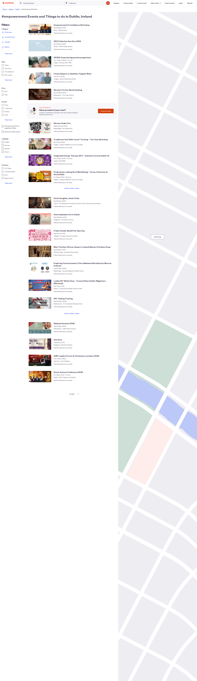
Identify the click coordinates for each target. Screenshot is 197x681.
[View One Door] (40, 344)
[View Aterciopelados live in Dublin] (40, 219)
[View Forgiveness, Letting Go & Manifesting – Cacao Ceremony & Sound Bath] (40, 176)
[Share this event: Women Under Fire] (109, 131)
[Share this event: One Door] (109, 348)
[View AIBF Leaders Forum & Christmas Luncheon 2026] (40, 360)
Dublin (17, 9)
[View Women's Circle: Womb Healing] (40, 94)
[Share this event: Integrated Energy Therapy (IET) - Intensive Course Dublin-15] (109, 164)
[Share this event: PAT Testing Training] (109, 307)
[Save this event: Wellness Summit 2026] (113, 331)
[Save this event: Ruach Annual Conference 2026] (113, 380)
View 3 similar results (71, 313)
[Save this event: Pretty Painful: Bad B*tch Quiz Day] (113, 239)
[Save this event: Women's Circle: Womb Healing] (113, 98)
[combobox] (87, 3)
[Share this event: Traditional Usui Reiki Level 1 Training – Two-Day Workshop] (109, 147)
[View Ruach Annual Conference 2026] (40, 376)
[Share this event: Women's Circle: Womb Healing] (109, 98)
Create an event (106, 111)
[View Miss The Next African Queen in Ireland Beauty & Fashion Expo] (40, 251)
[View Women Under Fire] (40, 127)
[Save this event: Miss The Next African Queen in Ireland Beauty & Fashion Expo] (113, 255)
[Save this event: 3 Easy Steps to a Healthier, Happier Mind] (113, 82)
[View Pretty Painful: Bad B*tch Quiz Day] (40, 235)
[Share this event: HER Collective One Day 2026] (109, 49)
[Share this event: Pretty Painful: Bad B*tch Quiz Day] (109, 239)
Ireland (11, 9)
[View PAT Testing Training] (40, 303)
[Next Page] (78, 394)
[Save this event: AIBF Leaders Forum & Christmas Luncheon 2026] (113, 364)
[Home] (8, 3)
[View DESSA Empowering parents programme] (40, 62)
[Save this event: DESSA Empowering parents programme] (113, 65)
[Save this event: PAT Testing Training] (113, 307)
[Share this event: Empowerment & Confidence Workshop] (109, 33)
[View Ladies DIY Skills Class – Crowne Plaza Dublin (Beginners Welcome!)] (40, 285)
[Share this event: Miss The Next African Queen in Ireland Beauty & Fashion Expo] (109, 255)
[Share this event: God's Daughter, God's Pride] (109, 206)
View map (157, 237)
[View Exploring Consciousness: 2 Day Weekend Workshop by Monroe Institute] (40, 267)
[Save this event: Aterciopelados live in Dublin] (113, 222)
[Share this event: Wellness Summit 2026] (109, 331)
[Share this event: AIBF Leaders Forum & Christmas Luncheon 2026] (109, 364)
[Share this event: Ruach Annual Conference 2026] (109, 380)
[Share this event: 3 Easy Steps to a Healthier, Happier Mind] (109, 82)
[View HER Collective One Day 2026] (40, 45)
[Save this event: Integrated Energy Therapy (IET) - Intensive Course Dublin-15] (113, 164)
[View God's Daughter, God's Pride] (40, 202)
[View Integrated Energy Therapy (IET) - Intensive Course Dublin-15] (40, 160)
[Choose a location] (66, 3)
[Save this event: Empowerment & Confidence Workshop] (113, 33)
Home (4, 9)
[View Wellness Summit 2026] (40, 328)
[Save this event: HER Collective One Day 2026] (113, 49)
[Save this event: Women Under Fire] (113, 131)
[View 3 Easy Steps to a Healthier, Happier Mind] (40, 78)
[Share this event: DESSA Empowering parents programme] (109, 65)
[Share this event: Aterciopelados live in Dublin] (109, 222)
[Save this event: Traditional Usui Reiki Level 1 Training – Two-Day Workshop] (113, 147)
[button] (155, 3)
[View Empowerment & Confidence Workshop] (40, 29)
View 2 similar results (71, 188)
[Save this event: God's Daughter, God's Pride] (113, 206)
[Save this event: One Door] (113, 348)
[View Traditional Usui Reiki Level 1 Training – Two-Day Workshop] (40, 144)
